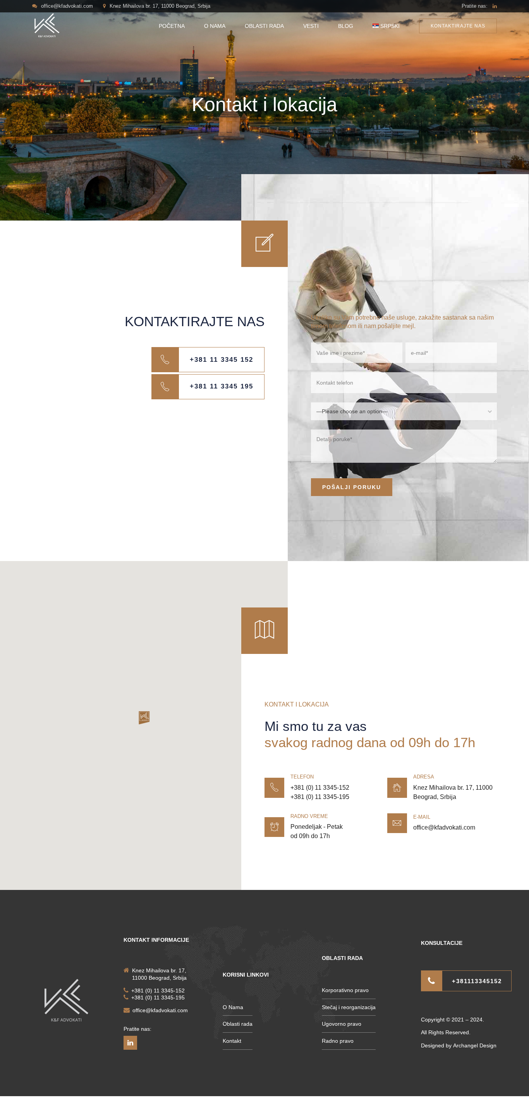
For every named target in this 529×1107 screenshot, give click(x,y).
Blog (345, 26)
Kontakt (232, 1041)
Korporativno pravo (345, 990)
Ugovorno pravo (341, 1024)
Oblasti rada (264, 26)
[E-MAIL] (397, 823)
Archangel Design (474, 1045)
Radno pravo (338, 1041)
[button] (144, 718)
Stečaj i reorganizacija (349, 1007)
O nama (214, 26)
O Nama (233, 1007)
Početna (172, 26)
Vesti (311, 26)
